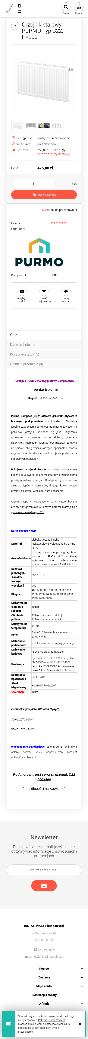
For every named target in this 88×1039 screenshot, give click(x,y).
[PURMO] (39, 251)
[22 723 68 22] (19, 6)
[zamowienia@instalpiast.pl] (19, 11)
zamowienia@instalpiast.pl (46, 956)
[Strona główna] (8, 8)
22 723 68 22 (46, 950)
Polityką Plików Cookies (51, 1020)
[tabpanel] (44, 584)
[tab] (44, 335)
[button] (22, 295)
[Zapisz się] (44, 885)
